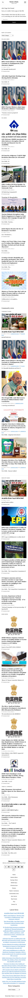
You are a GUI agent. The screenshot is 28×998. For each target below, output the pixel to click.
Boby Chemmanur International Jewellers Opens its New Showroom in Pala (13, 791)
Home (14, 874)
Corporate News (14, 431)
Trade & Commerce (14, 891)
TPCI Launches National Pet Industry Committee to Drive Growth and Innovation (13, 817)
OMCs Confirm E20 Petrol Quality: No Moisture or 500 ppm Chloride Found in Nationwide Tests (14, 186)
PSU (14, 901)
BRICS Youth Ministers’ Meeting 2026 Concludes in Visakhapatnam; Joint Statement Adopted (13, 63)
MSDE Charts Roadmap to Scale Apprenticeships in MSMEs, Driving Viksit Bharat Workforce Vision (12, 775)
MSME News (14, 882)
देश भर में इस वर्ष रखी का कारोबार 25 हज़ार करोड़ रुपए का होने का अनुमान (13, 805)
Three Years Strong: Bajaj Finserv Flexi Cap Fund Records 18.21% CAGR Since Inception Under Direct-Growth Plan (14, 977)
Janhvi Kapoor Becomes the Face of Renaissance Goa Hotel (12, 229)
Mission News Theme (9, 995)
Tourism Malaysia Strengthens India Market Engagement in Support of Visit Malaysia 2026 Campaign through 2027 (14, 216)
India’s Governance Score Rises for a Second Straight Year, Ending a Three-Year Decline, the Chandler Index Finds (14, 959)
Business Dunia (14, 2)
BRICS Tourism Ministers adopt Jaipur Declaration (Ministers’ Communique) (13, 108)
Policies (23, 366)
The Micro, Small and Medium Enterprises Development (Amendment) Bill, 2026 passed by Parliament (14, 708)
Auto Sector (14, 896)
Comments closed (6, 71)
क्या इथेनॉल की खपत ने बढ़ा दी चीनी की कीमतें (12, 332)
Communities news (15, 333)
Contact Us (14, 904)
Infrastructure (14, 885)
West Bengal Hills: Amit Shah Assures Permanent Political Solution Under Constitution (13, 399)
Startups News (14, 880)
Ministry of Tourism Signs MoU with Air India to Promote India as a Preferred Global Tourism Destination (14, 293)
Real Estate (14, 899)
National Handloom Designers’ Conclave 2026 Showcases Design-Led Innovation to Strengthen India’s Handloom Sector (14, 847)
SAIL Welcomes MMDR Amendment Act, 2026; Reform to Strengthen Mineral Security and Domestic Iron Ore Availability (14, 142)
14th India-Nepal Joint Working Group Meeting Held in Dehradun (13, 77)
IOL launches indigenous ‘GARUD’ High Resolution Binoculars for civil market (14, 156)
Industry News (14, 877)
